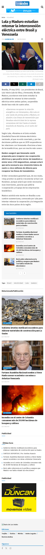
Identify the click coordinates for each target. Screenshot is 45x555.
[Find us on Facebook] (2, 548)
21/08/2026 (20, 228)
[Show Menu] (3, 7)
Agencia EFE (9, 39)
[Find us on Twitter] (6, 548)
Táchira (12, 533)
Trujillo (4, 533)
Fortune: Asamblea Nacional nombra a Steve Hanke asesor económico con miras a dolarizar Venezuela (22, 375)
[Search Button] (42, 7)
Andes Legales (31, 533)
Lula (27, 283)
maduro (34, 283)
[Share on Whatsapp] (23, 84)
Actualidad (10, 17)
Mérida (20, 533)
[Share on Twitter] (14, 84)
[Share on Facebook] (6, 84)
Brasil (9, 283)
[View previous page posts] (20, 273)
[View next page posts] (24, 273)
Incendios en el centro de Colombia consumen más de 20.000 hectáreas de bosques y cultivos (19, 420)
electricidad (18, 283)
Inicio (3, 17)
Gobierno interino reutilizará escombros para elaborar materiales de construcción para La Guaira (22, 331)
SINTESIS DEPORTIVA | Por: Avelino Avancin (19, 454)
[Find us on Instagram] (10, 548)
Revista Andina (7, 537)
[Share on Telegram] (31, 84)
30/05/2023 (21, 39)
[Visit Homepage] (22, 3)
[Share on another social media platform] (39, 84)
